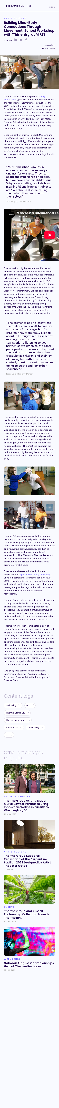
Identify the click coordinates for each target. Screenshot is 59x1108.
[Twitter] (21, 40)
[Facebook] (26, 40)
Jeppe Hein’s (35, 574)
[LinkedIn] (16, 40)
